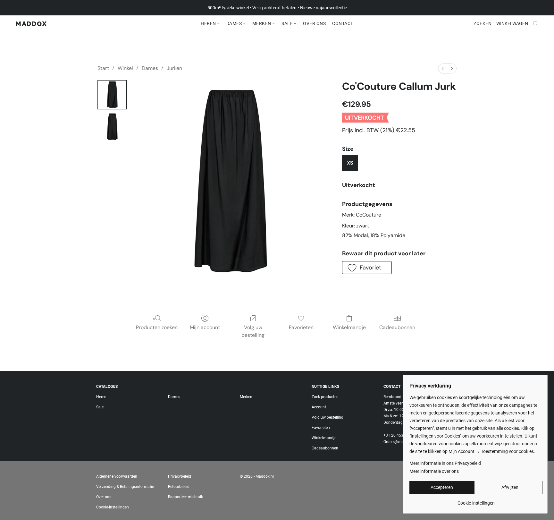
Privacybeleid (179, 476)
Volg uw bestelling (252, 331)
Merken (262, 23)
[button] (31, 23)
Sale (287, 23)
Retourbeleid (178, 486)
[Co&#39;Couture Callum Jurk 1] (112, 126)
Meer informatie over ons (434, 471)
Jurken (174, 68)
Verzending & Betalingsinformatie (125, 486)
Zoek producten (325, 397)
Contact (342, 23)
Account (319, 407)
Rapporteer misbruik (185, 497)
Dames (234, 23)
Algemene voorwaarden (116, 476)
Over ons (103, 497)
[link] (475, 500)
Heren (209, 23)
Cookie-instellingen (112, 507)
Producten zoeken (157, 327)
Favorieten (301, 327)
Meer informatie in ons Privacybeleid (445, 463)
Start (103, 68)
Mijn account (205, 327)
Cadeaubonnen (397, 327)
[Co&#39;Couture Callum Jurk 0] (112, 94)
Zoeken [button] (482, 23)
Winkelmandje (349, 327)
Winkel (125, 68)
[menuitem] (442, 68)
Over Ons (314, 23)
